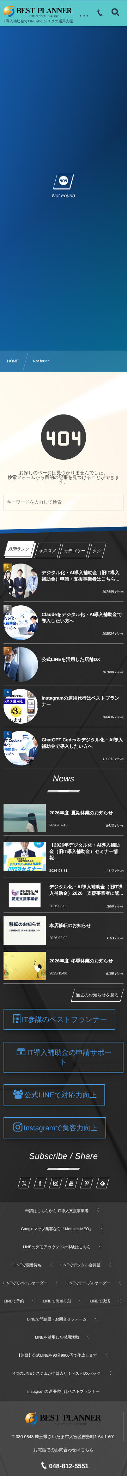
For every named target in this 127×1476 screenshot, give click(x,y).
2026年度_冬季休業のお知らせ (81, 960)
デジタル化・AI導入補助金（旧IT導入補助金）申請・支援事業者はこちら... (81, 576)
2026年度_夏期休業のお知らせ (81, 812)
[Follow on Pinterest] (86, 1183)
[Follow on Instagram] (55, 1183)
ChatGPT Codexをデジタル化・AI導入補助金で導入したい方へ (82, 743)
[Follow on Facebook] (40, 1183)
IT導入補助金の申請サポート (69, 1057)
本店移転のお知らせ (70, 925)
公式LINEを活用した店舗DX (71, 659)
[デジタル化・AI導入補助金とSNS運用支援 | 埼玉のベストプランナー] (38, 11)
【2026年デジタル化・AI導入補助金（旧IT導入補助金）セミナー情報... (84, 851)
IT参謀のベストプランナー (64, 1020)
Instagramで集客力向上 (60, 1128)
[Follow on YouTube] (71, 1183)
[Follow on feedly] (102, 1183)
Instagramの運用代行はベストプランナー (81, 701)
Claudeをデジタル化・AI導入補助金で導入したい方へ (82, 617)
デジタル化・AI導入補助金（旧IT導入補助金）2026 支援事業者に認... (86, 890)
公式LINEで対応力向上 (60, 1095)
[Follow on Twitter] (24, 1183)
